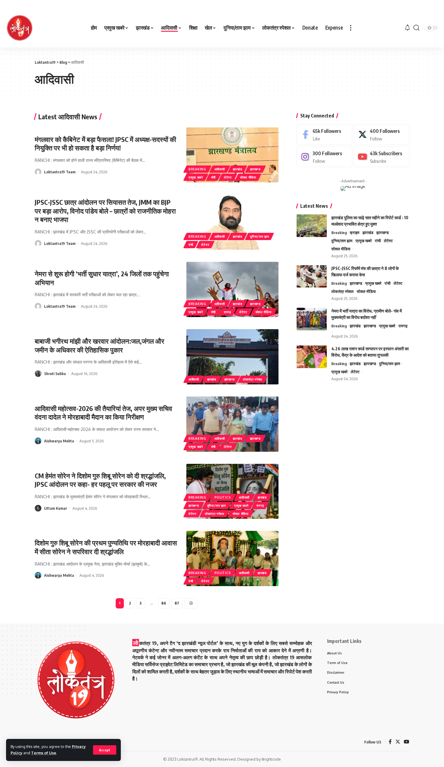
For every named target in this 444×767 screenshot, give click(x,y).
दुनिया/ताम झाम (259, 236)
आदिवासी (219, 169)
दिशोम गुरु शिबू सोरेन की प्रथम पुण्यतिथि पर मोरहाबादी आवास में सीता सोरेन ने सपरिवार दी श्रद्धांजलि (106, 547)
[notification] (407, 27)
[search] (416, 27)
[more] (350, 27)
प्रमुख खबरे (195, 177)
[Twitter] (381, 134)
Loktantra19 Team (60, 171)
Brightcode (271, 759)
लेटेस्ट (228, 177)
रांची (213, 177)
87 (177, 603)
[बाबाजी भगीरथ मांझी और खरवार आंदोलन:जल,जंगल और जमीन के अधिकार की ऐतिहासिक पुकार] (232, 356)
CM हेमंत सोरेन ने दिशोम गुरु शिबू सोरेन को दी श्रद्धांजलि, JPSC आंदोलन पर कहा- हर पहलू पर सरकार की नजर (100, 480)
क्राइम (354, 232)
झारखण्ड (255, 169)
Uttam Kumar (55, 508)
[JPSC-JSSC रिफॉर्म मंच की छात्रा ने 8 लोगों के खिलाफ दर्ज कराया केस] (312, 276)
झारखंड (237, 169)
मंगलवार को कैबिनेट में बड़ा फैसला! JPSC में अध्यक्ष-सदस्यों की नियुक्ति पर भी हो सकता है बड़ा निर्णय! (105, 143)
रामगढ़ (227, 312)
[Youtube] (381, 156)
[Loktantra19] (19, 27)
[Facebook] (324, 134)
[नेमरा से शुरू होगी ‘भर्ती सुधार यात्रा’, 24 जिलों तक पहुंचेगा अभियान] (232, 289)
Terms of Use (43, 752)
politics (222, 497)
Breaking (197, 169)
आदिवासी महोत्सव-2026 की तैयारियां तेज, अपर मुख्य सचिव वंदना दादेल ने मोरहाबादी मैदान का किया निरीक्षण (103, 412)
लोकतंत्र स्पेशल (252, 379)
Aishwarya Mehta (59, 440)
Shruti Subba (55, 373)
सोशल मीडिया (248, 177)
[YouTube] (406, 742)
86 (163, 603)
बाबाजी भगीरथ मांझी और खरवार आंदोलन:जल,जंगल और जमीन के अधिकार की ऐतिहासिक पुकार (99, 345)
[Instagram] (324, 156)
